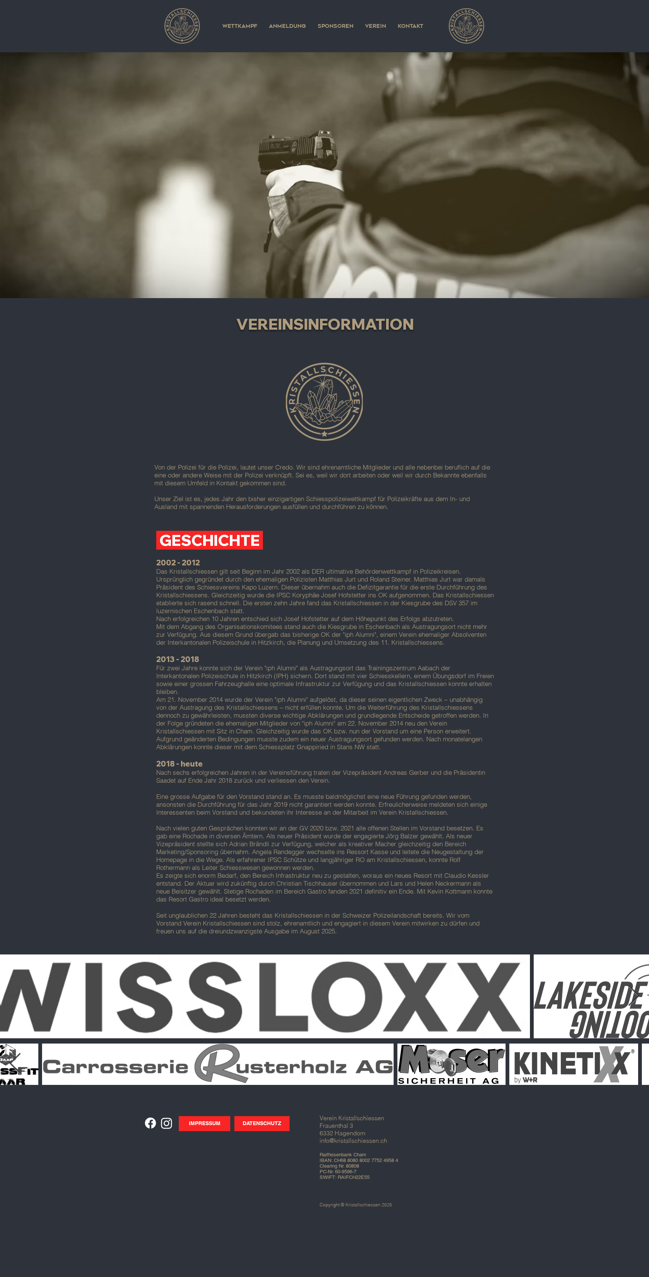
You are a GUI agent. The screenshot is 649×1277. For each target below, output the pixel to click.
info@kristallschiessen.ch (353, 1140)
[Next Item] (633, 996)
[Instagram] (166, 1123)
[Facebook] (150, 1123)
